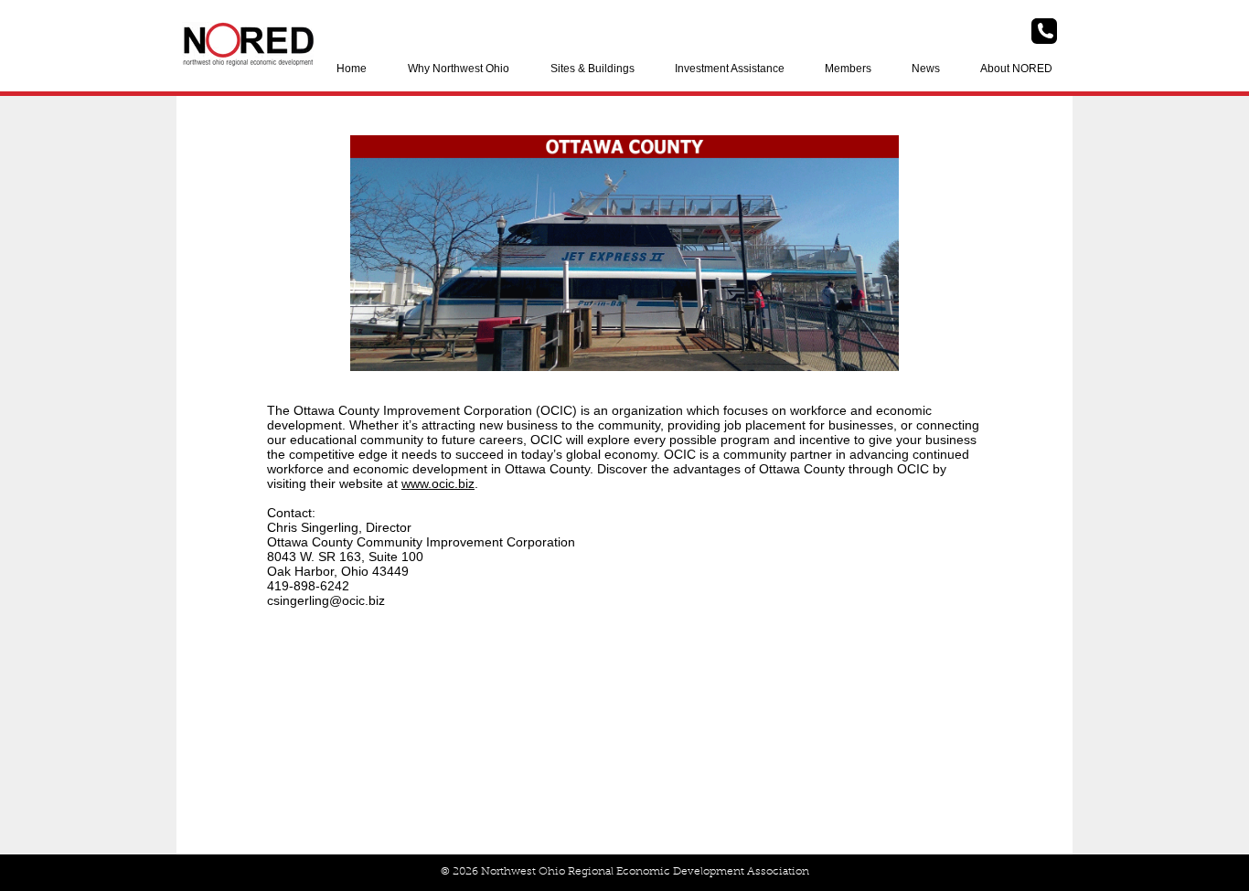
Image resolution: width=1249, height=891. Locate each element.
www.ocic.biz (438, 483)
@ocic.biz (357, 600)
